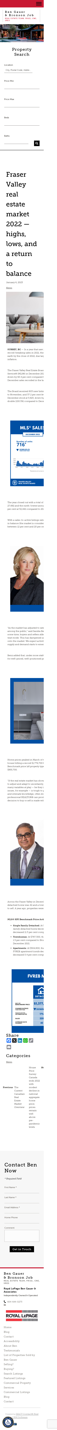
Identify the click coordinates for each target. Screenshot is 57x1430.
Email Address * (12, 1207)
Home (7, 1327)
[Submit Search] (37, 143)
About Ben (10, 1345)
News (9, 288)
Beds (6, 117)
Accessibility (12, 1341)
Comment (9, 1227)
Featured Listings (14, 1378)
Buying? (9, 1369)
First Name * (10, 1187)
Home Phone (11, 1217)
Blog (6, 1331)
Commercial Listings (17, 1392)
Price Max (9, 99)
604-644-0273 (14, 1301)
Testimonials (12, 1350)
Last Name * (10, 1197)
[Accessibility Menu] (8, 1422)
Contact (9, 1336)
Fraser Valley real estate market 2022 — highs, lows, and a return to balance (21, 223)
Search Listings (13, 1373)
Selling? (8, 1364)
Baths (7, 135)
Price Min (9, 80)
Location (8, 64)
